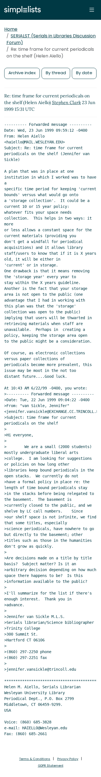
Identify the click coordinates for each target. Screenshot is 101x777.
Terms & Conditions (34, 759)
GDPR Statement (50, 765)
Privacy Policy (67, 759)
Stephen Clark (66, 102)
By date (84, 73)
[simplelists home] (21, 10)
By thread (56, 73)
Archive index (22, 73)
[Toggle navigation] (92, 10)
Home (10, 29)
